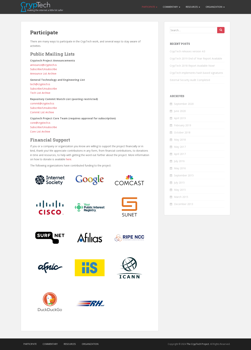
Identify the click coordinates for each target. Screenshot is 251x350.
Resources (192, 6)
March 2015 (181, 197)
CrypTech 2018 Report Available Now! (192, 65)
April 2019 (180, 118)
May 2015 (180, 189)
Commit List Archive (42, 112)
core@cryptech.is (40, 122)
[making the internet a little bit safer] (35, 6)
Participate (148, 6)
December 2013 (183, 204)
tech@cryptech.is (40, 84)
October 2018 (182, 132)
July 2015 (179, 182)
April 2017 (180, 154)
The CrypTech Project (198, 344)
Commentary (170, 6)
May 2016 (180, 168)
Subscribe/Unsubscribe (43, 69)
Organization (214, 6)
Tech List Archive (40, 93)
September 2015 (184, 175)
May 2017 (180, 146)
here (68, 159)
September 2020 (184, 104)
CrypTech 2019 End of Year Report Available (196, 58)
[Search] (221, 30)
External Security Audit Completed (190, 80)
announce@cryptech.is (43, 65)
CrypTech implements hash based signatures (196, 73)
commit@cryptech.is (42, 103)
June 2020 (180, 111)
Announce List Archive (43, 73)
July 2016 (179, 161)
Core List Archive (40, 131)
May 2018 (180, 139)
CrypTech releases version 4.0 (187, 51)
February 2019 (182, 125)
